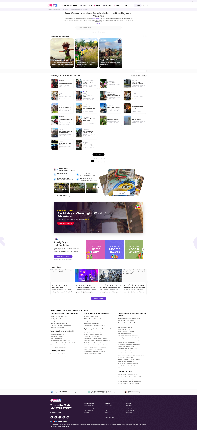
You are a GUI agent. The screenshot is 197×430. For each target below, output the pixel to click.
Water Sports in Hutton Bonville (58, 347)
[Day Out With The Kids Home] (52, 5)
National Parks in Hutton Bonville (58, 323)
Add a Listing (183, 1)
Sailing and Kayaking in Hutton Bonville (60, 340)
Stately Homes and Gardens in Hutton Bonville (95, 345)
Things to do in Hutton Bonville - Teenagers (128, 383)
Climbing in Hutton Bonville (57, 318)
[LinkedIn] (55, 417)
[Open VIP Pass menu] (112, 5)
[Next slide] (146, 36)
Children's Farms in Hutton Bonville (92, 318)
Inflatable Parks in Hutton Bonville (126, 346)
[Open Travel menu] (121, 5)
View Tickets (94, 32)
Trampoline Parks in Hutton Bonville (126, 365)
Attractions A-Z (87, 412)
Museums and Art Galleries (82, 9)
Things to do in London (89, 405)
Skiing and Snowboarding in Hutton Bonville (129, 359)
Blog (126, 5)
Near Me (138, 5)
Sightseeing (72, 9)
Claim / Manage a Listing (131, 408)
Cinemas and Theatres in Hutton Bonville (128, 322)
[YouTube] (67, 417)
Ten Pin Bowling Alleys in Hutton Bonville (128, 363)
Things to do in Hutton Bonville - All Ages (128, 374)
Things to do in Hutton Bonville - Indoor (60, 353)
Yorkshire (49, 9)
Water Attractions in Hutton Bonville (62, 331)
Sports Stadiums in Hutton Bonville (92, 342)
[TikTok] (59, 417)
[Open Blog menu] (129, 5)
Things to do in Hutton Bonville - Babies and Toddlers (131, 376)
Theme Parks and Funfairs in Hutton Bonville (95, 347)
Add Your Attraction (130, 410)
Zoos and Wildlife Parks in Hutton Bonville (94, 325)
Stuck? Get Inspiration (88, 410)
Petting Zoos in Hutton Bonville (91, 321)
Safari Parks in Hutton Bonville (91, 323)
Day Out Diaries (108, 405)
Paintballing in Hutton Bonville (125, 353)
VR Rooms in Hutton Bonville (125, 368)
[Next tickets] (98, 187)
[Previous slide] (143, 36)
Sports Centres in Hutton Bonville (126, 361)
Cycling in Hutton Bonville (124, 329)
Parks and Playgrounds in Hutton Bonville (60, 325)
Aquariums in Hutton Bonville (91, 316)
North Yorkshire (56, 9)
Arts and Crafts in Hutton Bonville (126, 320)
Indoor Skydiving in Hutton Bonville (126, 342)
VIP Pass (108, 5)
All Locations (86, 414)
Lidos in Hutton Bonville (56, 338)
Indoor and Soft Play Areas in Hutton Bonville (129, 344)
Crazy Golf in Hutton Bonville (125, 327)
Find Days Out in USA (109, 417)
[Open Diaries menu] (101, 5)
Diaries (98, 5)
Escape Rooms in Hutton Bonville (126, 331)
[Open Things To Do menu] (92, 5)
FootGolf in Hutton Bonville (124, 333)
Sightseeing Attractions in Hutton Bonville (98, 329)
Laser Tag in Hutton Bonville (125, 350)
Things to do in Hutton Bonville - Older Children (129, 381)
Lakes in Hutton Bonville (56, 336)
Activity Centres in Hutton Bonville (59, 316)
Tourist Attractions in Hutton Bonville (93, 349)
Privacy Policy (129, 412)
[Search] (144, 5)
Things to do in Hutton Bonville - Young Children (130, 379)
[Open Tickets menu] (78, 5)
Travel (118, 5)
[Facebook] (51, 417)
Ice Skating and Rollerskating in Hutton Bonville (129, 340)
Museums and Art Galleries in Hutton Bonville (95, 338)
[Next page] (104, 161)
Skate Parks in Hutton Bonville (125, 357)
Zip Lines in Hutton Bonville (57, 327)
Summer (66, 5)
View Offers (102, 32)
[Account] (148, 5)
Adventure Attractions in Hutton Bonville (64, 313)
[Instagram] (63, 417)
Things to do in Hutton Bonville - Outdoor (60, 356)
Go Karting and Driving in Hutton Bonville (128, 335)
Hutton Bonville (64, 9)
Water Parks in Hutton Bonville (58, 345)
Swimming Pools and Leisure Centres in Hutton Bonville (64, 342)
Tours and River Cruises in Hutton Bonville (94, 351)
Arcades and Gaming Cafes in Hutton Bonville (129, 318)
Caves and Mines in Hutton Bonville (93, 334)
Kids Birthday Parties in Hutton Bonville (127, 348)
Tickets (74, 5)
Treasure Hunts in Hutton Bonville (92, 353)
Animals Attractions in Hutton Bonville (96, 313)
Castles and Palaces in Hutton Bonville (93, 332)
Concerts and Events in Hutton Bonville (127, 325)
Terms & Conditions (130, 414)
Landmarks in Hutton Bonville (91, 336)
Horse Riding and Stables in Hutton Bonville (128, 338)
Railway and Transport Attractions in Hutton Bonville (97, 340)
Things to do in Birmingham (90, 408)
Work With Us (190, 1)
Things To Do (86, 5)
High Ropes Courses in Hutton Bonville (60, 321)
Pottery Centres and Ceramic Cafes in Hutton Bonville (131, 355)
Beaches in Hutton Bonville (57, 334)
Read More (98, 23)
